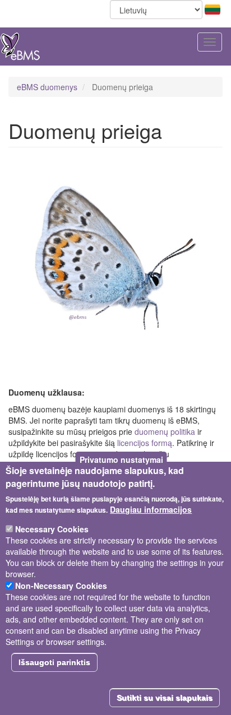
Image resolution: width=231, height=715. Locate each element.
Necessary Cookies (52, 529)
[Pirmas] (20, 46)
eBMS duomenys (47, 86)
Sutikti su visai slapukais (164, 697)
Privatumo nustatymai (121, 459)
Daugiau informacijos (151, 509)
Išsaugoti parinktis (54, 662)
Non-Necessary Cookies (61, 585)
